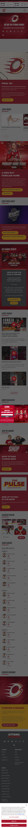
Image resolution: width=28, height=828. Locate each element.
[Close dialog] (0, 406)
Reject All (14, 821)
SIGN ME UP (7, 416)
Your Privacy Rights (14, 817)
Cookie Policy (21, 814)
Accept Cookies (14, 825)
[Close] (26, 805)
